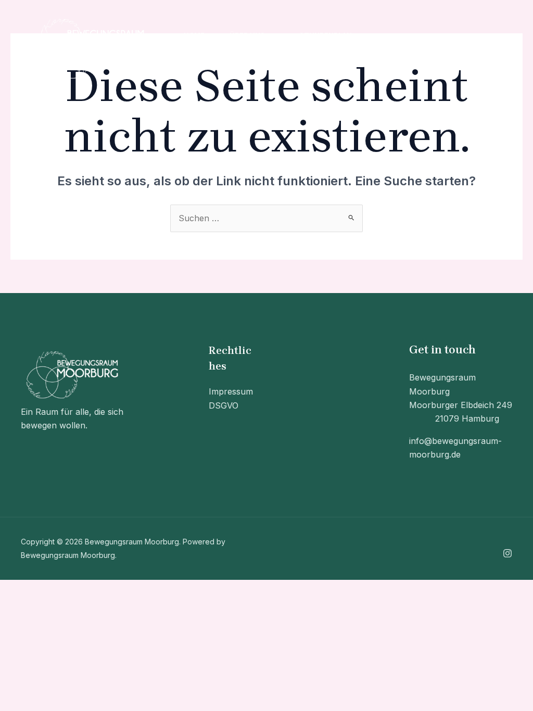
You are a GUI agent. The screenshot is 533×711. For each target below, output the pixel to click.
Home (194, 35)
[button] (269, 35)
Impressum (231, 391)
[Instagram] (415, 48)
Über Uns (247, 35)
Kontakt (201, 61)
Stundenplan (325, 35)
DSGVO (223, 405)
